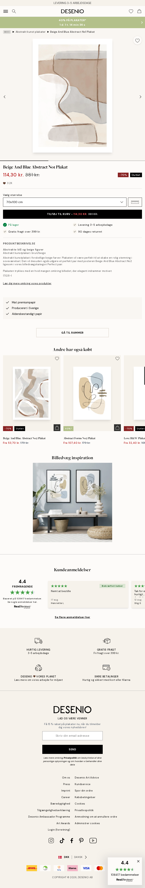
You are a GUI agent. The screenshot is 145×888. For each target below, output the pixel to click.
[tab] (24, 159)
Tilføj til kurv (72, 214)
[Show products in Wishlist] (131, 11)
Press (66, 784)
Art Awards (63, 823)
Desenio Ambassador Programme (49, 816)
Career (65, 797)
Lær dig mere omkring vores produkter (27, 283)
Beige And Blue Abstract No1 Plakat (72, 31)
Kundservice (83, 784)
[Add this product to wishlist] (137, 40)
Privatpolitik (70, 757)
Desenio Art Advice (87, 777)
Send (72, 749)
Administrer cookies (87, 823)
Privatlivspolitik (84, 810)
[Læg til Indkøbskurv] (57, 427)
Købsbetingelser (85, 797)
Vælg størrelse (12, 195)
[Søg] (14, 11)
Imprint (65, 790)
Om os (66, 777)
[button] (135, 202)
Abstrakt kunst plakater (31, 31)
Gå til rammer (72, 332)
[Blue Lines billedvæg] (72, 502)
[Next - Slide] (140, 97)
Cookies (80, 803)
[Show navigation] (6, 11)
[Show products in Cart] (139, 11)
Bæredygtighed (60, 803)
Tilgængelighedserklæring (53, 810)
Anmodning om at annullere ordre (96, 816)
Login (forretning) (59, 829)
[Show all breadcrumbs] (7, 32)
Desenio (83, 877)
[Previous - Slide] (5, 97)
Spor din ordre (84, 790)
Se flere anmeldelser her (72, 617)
